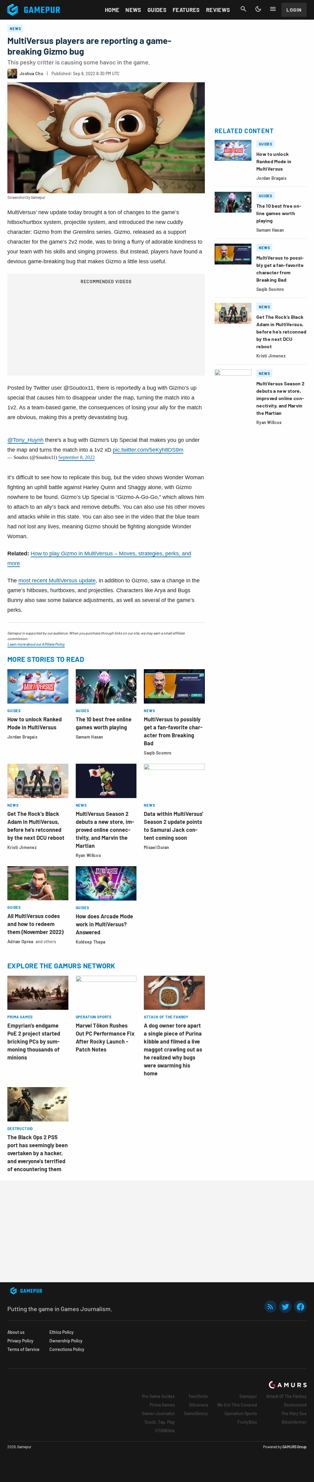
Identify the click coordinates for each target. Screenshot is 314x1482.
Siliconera (198, 1404)
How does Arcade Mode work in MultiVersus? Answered (104, 924)
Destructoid (295, 1404)
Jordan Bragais (22, 736)
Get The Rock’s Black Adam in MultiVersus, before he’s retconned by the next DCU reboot (281, 331)
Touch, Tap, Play (159, 1422)
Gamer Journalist (158, 1413)
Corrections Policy (66, 1349)
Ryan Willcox (88, 855)
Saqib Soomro (157, 752)
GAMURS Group (294, 1447)
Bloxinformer (294, 1422)
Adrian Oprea (20, 941)
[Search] (243, 9)
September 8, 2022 (76, 457)
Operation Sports (240, 1413)
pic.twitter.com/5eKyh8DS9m (148, 450)
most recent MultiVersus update (57, 580)
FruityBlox (247, 1422)
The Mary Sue (294, 1413)
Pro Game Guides (158, 1396)
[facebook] (300, 1306)
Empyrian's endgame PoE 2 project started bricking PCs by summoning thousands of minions (33, 1041)
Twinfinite (198, 1396)
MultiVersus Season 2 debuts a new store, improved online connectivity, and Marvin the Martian (105, 829)
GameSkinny (196, 1413)
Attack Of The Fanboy (286, 1396)
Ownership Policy (65, 1340)
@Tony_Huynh (25, 440)
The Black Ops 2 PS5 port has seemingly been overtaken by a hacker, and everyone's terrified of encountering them (37, 1153)
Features (186, 9)
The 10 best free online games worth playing (278, 213)
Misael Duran (156, 847)
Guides (157, 9)
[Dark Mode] (258, 9)
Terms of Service (23, 1349)
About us (16, 1332)
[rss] (270, 1306)
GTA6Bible (165, 1430)
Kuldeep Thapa (90, 941)
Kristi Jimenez (21, 847)
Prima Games (162, 1404)
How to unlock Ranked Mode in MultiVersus (273, 161)
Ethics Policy (61, 1332)
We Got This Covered (237, 1404)
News (133, 9)
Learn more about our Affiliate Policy (36, 644)
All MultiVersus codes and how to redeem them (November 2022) (35, 924)
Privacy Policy (20, 1340)
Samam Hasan (89, 736)
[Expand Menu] (273, 9)
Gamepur (248, 1396)
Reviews (218, 9)
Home (112, 9)
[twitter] (285, 1306)
